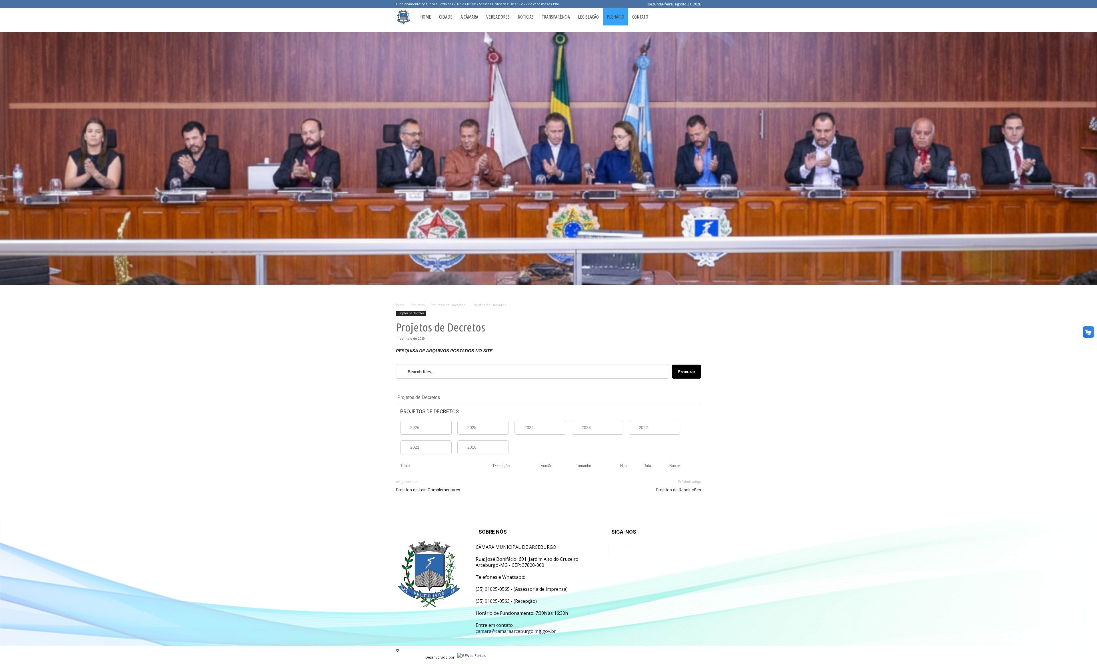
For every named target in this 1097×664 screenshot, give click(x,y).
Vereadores (498, 16)
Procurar (686, 371)
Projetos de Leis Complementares (428, 489)
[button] (694, 17)
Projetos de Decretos (411, 313)
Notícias (526, 16)
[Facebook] (565, 4)
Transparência (556, 16)
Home (425, 16)
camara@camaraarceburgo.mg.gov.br (516, 631)
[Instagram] (574, 4)
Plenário (615, 16)
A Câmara (469, 16)
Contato (640, 16)
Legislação (588, 16)
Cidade (446, 16)
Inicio (400, 305)
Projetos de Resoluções (678, 489)
